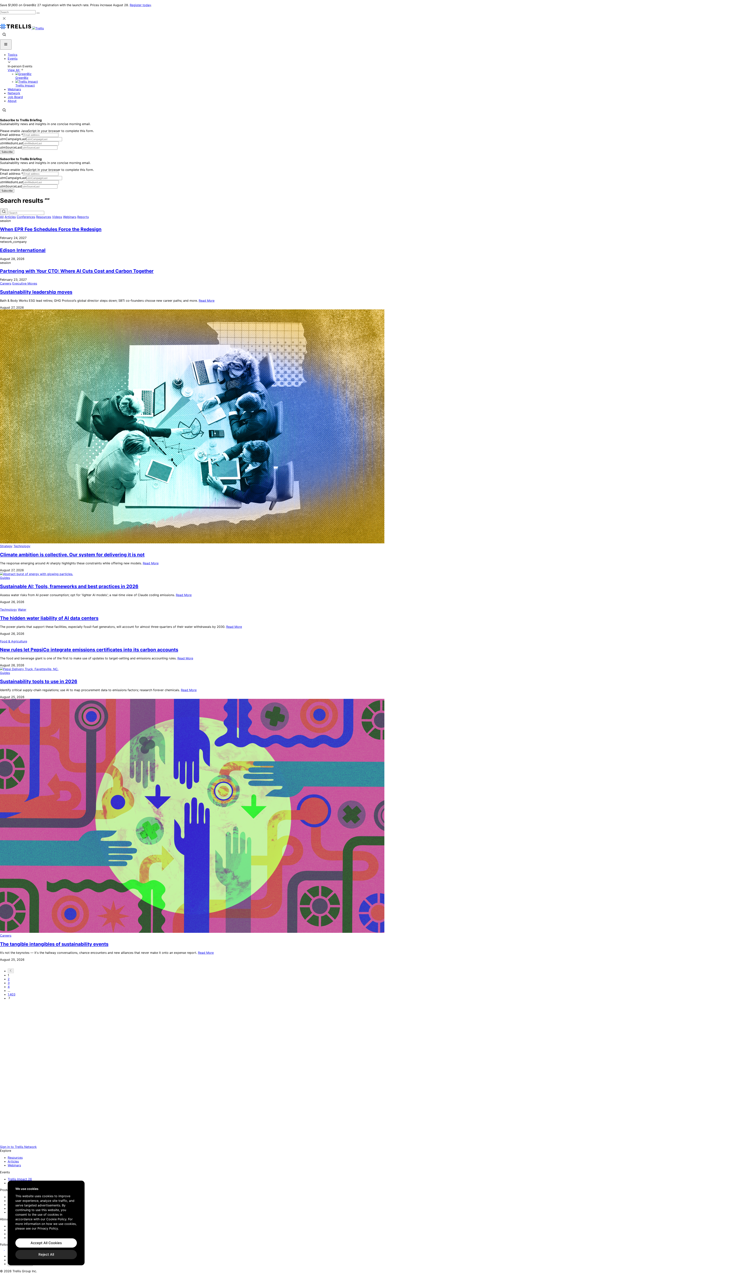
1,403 (11, 994)
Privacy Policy (47, 1228)
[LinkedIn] (2, 1249)
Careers (5, 283)
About (12, 101)
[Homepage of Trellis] (369, 1143)
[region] (46, 1223)
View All (14, 70)
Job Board (15, 97)
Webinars (14, 89)
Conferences (26, 217)
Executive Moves (24, 283)
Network (14, 93)
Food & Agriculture (13, 641)
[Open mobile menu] (6, 44)
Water (22, 609)
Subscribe (7, 151)
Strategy (6, 546)
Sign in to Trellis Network (18, 1147)
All (2, 217)
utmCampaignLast (13, 139)
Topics (12, 55)
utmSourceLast (11, 147)
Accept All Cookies (46, 1243)
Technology (21, 546)
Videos (57, 217)
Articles (10, 217)
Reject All (46, 1254)
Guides (5, 578)
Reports (83, 217)
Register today (140, 5)
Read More (206, 300)
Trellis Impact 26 (20, 1179)
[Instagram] (7, 1249)
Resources (43, 217)
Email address (11, 135)
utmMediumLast (11, 143)
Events (12, 58)
